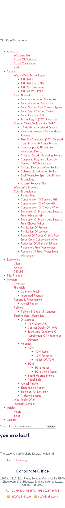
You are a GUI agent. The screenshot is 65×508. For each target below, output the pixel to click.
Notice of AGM (44, 360)
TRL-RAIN (27, 79)
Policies (18, 308)
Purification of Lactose (34, 232)
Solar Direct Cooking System (37, 111)
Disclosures (27, 320)
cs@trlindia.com (48, 496)
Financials (19, 288)
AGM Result (42, 352)
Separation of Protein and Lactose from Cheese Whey (41, 222)
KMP (16, 67)
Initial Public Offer (24, 400)
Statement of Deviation (34, 392)
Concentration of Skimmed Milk (39, 200)
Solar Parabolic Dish (33, 115)
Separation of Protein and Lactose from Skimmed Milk (41, 214)
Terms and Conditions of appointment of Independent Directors (45, 336)
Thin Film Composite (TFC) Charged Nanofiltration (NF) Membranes (42, 141)
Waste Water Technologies (29, 75)
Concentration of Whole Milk (38, 204)
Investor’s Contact (24, 404)
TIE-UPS (18, 272)
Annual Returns (29, 384)
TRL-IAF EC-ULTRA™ (33, 91)
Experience (13, 260)
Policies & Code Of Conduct (38, 312)
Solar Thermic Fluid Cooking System (42, 107)
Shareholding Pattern (33, 388)
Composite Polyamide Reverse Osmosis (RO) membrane (39, 161)
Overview (19, 284)
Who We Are (22, 55)
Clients (18, 264)
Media (17, 412)
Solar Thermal (22, 95)
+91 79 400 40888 (21, 490)
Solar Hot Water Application (37, 103)
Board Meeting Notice (41, 376)
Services (12, 71)
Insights (11, 408)
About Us (12, 51)
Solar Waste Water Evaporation (39, 99)
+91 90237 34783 (48, 490)
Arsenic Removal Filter (34, 184)
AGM (31, 348)
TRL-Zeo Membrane (32, 87)
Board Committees (24, 63)
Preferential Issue (31, 396)
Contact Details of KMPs (42, 328)
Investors (12, 280)
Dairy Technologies (25, 192)
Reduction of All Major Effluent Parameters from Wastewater (39, 246)
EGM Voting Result (46, 372)
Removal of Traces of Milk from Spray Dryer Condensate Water (40, 238)
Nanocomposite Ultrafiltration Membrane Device (37, 149)
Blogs (17, 416)
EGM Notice (42, 368)
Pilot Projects (14, 276)
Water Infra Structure (26, 188)
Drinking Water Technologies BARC (35, 123)
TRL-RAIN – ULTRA (33, 83)
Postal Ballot (35, 380)
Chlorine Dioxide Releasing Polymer (42, 155)
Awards (18, 268)
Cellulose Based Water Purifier (39, 172)
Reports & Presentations (28, 300)
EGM (31, 364)
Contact (11, 420)
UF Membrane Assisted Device (39, 127)
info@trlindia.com (22, 496)
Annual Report (29, 304)
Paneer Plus (28, 196)
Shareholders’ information (29, 316)
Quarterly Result (30, 292)
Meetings (26, 344)
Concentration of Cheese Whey (40, 208)
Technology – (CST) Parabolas (39, 119)
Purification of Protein (34, 228)
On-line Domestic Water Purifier (40, 168)
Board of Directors (25, 59)
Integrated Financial (32, 296)
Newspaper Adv (37, 324)
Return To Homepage (16, 460)
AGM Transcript (44, 356)
